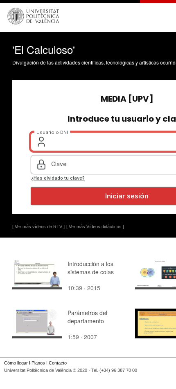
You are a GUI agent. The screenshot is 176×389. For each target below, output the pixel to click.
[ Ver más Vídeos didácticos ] (95, 226)
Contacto (58, 362)
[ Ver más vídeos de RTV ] (38, 226)
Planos (38, 362)
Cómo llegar (16, 362)
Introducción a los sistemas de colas (91, 268)
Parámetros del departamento (87, 317)
